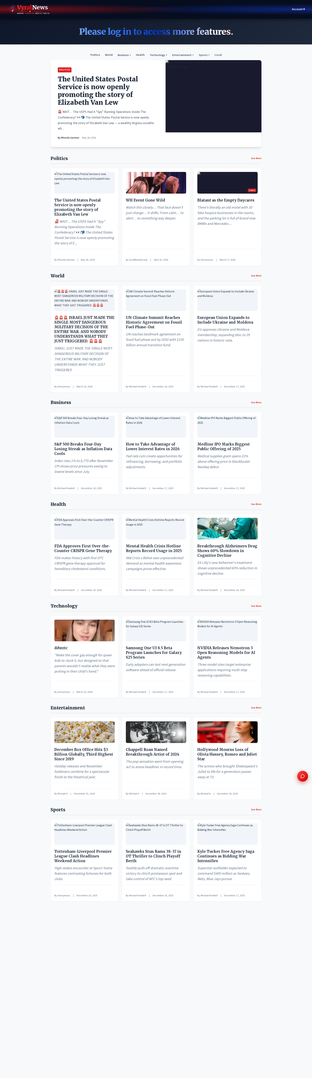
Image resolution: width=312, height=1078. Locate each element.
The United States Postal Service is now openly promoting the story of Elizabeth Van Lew (98, 91)
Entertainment (183, 55)
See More (256, 158)
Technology (158, 55)
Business (124, 55)
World (109, 55)
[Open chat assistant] (302, 776)
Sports (204, 55)
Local (218, 55)
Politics (95, 55)
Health (140, 55)
